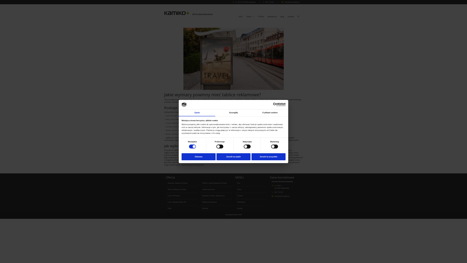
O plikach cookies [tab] (270, 113)
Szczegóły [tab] (233, 113)
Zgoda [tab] (197, 113)
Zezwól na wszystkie (268, 157)
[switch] (219, 147)
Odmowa (198, 157)
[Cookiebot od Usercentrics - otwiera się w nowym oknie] (275, 104)
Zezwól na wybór (233, 157)
